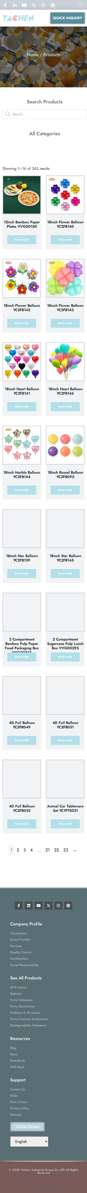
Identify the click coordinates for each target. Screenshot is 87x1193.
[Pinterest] (68, 906)
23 (65, 850)
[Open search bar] (80, 4)
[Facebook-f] (19, 906)
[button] (42, 18)
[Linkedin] (29, 906)
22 (56, 850)
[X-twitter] (48, 906)
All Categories (44, 133)
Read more (22, 240)
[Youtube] (39, 906)
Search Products (45, 101)
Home (32, 55)
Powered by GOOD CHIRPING (43, 1186)
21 (47, 850)
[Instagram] (58, 906)
